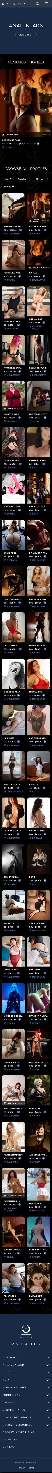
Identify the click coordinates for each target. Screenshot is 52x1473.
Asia (6, 1380)
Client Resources (17, 1417)
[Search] (37, 4)
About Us (10, 1440)
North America (15, 1387)
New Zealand (13, 1365)
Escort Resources (18, 1425)
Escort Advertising (19, 1432)
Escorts (9, 1402)
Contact (9, 1447)
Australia (11, 1357)
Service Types (14, 1410)
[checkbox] (24, 179)
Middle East (12, 1395)
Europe (8, 1372)
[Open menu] (46, 3)
